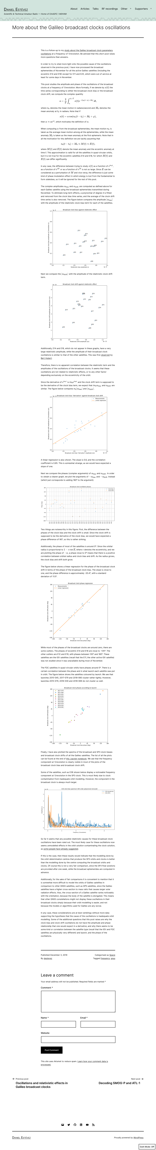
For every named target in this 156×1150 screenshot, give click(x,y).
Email (84, 1017)
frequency (105, 958)
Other (124, 8)
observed (105, 355)
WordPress (138, 1137)
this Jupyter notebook (76, 758)
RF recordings (110, 8)
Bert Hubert (46, 358)
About (73, 8)
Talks (95, 8)
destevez (48, 958)
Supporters (141, 8)
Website (45, 1033)
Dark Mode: (145, 1146)
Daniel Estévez (16, 9)
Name (45, 1017)
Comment (47, 987)
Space (112, 955)
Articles (85, 8)
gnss (113, 958)
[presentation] (107, 87)
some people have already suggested (61, 849)
